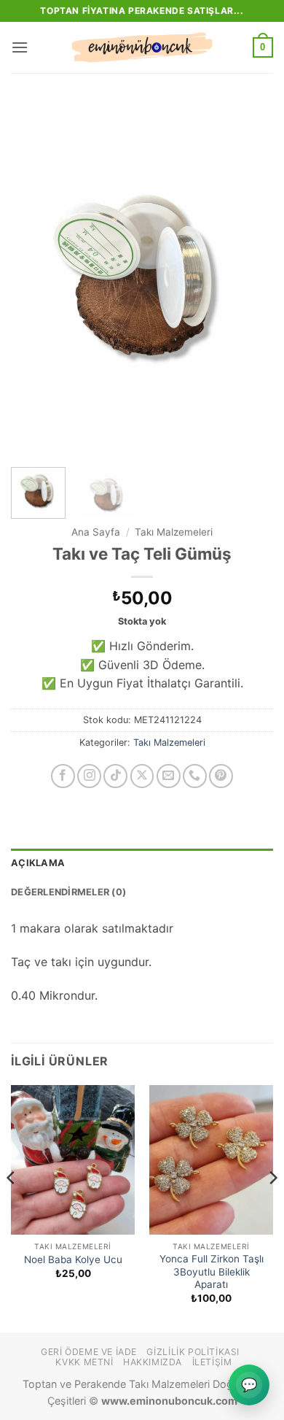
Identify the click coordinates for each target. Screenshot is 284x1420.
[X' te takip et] (142, 776)
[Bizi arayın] (195, 776)
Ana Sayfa (95, 532)
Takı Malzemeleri (174, 532)
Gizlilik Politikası (193, 1351)
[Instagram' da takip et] (89, 776)
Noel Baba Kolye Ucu (73, 1259)
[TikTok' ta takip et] (115, 776)
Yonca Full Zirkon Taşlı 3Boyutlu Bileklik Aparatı (211, 1271)
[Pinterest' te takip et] (221, 776)
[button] (19, 47)
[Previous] (34, 277)
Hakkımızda (152, 1362)
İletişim (212, 1362)
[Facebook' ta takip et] (63, 776)
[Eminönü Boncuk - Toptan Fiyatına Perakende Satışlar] (142, 47)
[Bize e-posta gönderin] (169, 776)
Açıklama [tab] (38, 862)
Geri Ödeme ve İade (89, 1351)
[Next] (250, 277)
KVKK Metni (84, 1362)
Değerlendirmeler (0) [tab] (68, 892)
